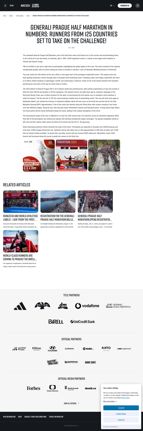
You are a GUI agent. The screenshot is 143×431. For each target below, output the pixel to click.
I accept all (121, 408)
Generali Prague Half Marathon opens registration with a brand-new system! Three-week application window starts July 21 (94, 217)
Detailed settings (121, 414)
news (27, 16)
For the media (19, 16)
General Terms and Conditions (35, 416)
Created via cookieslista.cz (110, 427)
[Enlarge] (52, 142)
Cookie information (56, 416)
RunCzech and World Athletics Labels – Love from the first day (20, 217)
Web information (9, 416)
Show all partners (70, 403)
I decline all (121, 420)
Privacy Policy (125, 398)
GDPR (20, 416)
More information (109, 401)
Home (4, 16)
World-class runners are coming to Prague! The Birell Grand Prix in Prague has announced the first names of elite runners (20, 257)
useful (11, 16)
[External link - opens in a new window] (20, 306)
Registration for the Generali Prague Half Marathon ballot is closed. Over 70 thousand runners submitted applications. (57, 217)
